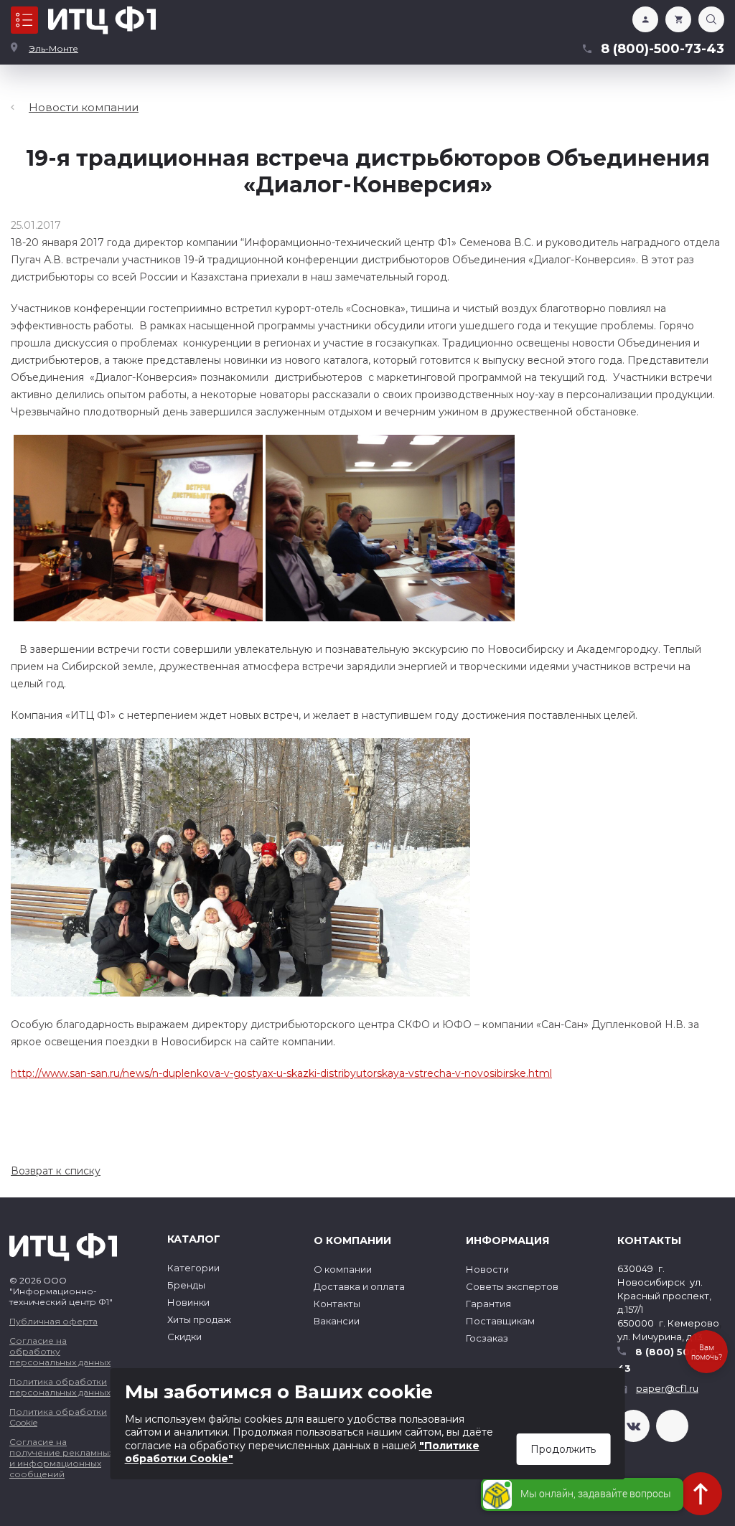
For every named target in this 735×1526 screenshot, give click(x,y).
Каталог (24, 20)
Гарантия (488, 1303)
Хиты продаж (199, 1319)
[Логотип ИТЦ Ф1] (102, 20)
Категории (193, 1267)
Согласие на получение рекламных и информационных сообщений (61, 1457)
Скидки (184, 1336)
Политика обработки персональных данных (60, 1387)
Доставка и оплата (359, 1286)
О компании (343, 1269)
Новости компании (84, 107)
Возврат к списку (55, 1170)
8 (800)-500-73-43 (662, 49)
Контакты (337, 1303)
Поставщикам (500, 1321)
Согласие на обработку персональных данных (60, 1351)
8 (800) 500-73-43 (667, 1360)
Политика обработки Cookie (58, 1417)
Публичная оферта (53, 1321)
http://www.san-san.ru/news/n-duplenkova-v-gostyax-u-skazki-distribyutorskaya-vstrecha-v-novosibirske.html (281, 1073)
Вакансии (337, 1321)
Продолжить (563, 1449)
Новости (487, 1269)
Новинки (188, 1302)
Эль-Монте (53, 48)
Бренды (186, 1285)
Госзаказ (487, 1338)
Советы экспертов (512, 1286)
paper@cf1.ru (667, 1388)
